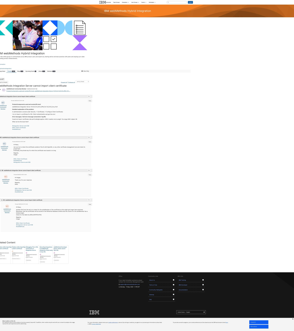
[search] (168, 2)
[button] (125, 2)
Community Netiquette (155, 290)
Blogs (20, 71)
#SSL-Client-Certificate (19, 127)
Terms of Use (153, 285)
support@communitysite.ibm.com (130, 284)
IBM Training (182, 280)
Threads (11, 71)
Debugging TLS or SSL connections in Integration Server (32, 248)
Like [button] (89, 96)
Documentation (183, 290)
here (227, 322)
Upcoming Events (30, 71)
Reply (90, 100)
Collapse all (71, 82)
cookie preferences (113, 322)
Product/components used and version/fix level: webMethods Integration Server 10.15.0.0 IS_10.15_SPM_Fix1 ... (38, 91)
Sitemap (151, 294)
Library (41, 71)
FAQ (150, 299)
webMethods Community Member (4, 148)
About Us (152, 280)
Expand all (64, 82)
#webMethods (16, 129)
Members (51, 71)
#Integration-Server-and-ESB (20, 126)
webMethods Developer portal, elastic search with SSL (60, 248)
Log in (190, 2)
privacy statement (96, 324)
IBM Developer (183, 285)
